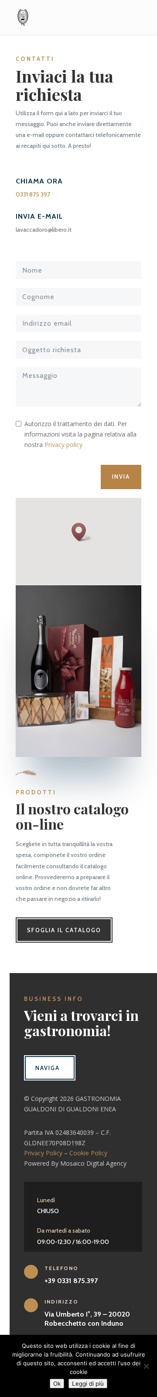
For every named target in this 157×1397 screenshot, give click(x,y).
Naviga (47, 1067)
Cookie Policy (88, 1153)
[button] (81, 532)
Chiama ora (39, 181)
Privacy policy (63, 444)
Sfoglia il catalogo (64, 930)
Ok (57, 1383)
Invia (121, 476)
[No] (146, 1366)
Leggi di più (88, 1383)
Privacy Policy (43, 1153)
